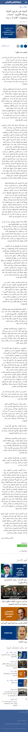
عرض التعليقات (5, 45)
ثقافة (15, 680)
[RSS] (10, 716)
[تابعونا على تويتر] (21, 716)
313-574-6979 (21, 721)
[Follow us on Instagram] (14, 716)
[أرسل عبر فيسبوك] (25, 46)
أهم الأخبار (21, 560)
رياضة (15, 652)
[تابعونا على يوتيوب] (17, 716)
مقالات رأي (23, 7)
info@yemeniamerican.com (15, 724)
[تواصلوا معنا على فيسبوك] (25, 716)
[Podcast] (6, 716)
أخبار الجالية (13, 661)
